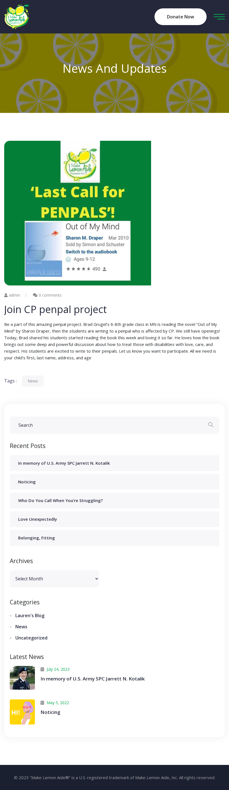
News (33, 381)
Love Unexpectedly (37, 519)
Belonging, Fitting (36, 538)
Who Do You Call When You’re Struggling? (60, 500)
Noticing (27, 481)
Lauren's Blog (29, 615)
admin (14, 295)
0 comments (50, 295)
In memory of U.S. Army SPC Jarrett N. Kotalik (64, 463)
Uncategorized (31, 638)
